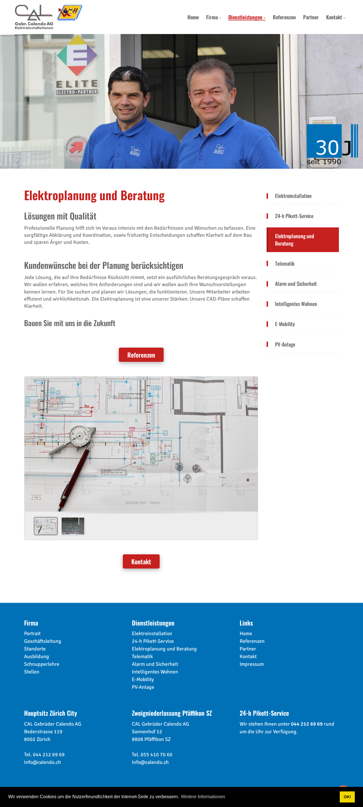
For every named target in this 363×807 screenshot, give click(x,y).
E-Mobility (143, 679)
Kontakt (141, 561)
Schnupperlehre (41, 664)
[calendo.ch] (48, 17)
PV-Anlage (143, 687)
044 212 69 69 (49, 754)
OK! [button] (347, 797)
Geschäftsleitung (42, 641)
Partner (248, 649)
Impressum (252, 664)
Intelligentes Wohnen (155, 672)
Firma (31, 622)
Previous (30, 457)
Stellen (31, 672)
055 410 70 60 (156, 754)
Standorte (35, 649)
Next (251, 457)
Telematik (142, 656)
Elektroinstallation (152, 633)
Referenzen (141, 354)
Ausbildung (36, 656)
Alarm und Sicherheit (155, 664)
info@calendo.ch (42, 762)
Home (246, 633)
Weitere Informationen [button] (203, 796)
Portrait (32, 633)
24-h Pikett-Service (153, 641)
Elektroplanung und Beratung (164, 649)
